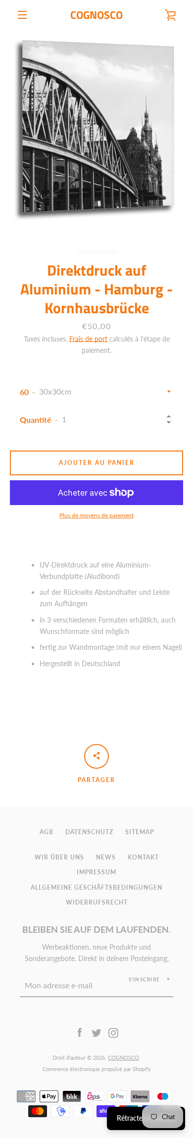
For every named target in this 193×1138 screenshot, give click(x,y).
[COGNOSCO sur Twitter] (96, 1032)
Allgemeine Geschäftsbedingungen (96, 887)
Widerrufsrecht (97, 902)
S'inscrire (144, 979)
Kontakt (143, 857)
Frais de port (88, 339)
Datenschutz (89, 832)
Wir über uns (59, 857)
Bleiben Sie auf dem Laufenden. (96, 929)
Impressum (96, 872)
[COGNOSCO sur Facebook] (80, 1032)
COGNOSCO (96, 14)
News (106, 857)
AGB (46, 832)
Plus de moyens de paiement (96, 515)
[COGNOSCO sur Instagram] (113, 1032)
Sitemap (139, 832)
